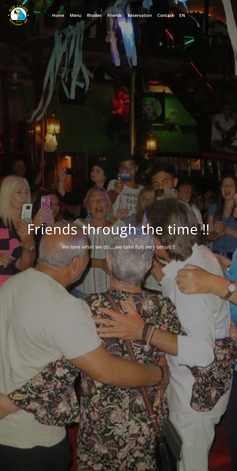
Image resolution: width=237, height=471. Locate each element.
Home (58, 15)
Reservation (140, 15)
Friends (114, 15)
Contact (165, 15)
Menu (75, 15)
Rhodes (94, 15)
